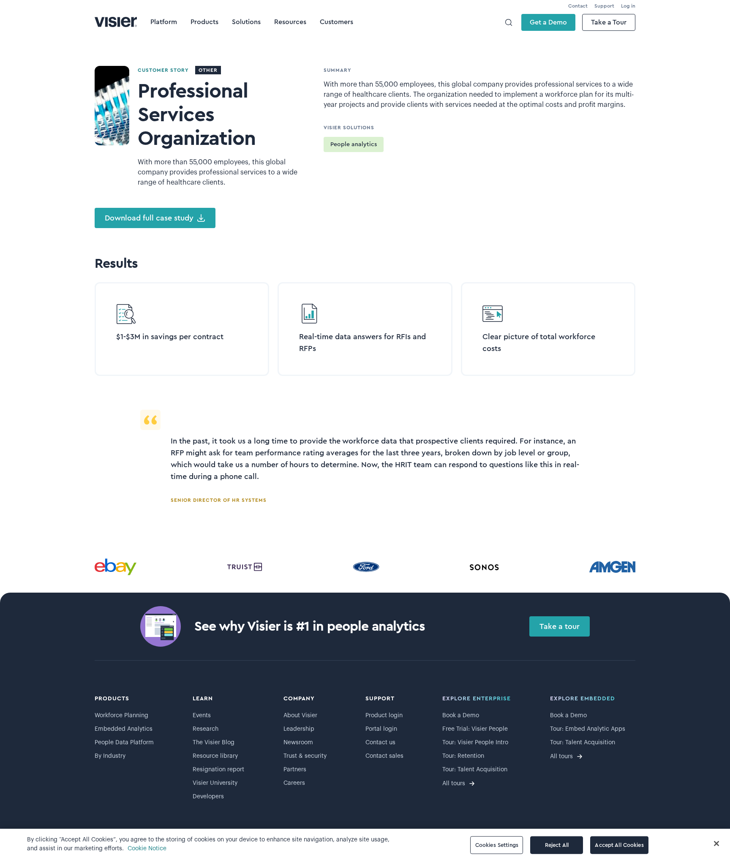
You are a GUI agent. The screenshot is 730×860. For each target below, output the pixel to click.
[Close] (716, 843)
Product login (384, 715)
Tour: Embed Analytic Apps (587, 729)
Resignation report (218, 770)
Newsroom (298, 743)
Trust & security (305, 756)
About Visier (300, 715)
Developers (208, 797)
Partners (294, 770)
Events (202, 715)
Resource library (215, 756)
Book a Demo (460, 715)
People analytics (353, 144)
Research (205, 729)
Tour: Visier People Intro (475, 743)
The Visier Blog (213, 743)
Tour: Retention (463, 756)
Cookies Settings (496, 845)
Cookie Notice (147, 849)
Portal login (381, 729)
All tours (453, 784)
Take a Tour (608, 22)
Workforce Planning (121, 715)
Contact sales (384, 756)
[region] (365, 844)
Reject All (557, 845)
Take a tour (559, 626)
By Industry (110, 756)
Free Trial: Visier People (475, 729)
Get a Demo (548, 22)
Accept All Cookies (619, 845)
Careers (294, 783)
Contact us (380, 743)
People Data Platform (124, 743)
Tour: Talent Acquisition (474, 770)
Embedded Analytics (124, 729)
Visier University (215, 783)
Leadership (298, 729)
